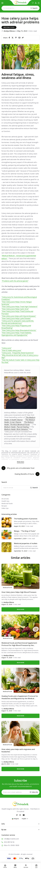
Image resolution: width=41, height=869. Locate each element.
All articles (5, 499)
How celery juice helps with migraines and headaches (18, 750)
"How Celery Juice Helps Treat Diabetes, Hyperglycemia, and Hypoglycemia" (16, 334)
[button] (2, 3)
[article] (6, 522)
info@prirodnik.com (11, 839)
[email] (20, 37)
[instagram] (20, 815)
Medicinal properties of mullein (25, 543)
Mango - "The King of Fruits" (25, 531)
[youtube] (24, 815)
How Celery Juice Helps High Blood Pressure (18, 592)
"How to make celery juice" (11, 350)
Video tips (5, 508)
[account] (36, 3)
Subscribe (35, 792)
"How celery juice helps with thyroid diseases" (18, 316)
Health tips (5, 501)
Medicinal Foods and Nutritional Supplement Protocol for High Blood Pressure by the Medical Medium (19, 644)
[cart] (39, 3)
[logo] (20, 2)
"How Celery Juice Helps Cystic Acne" (15, 309)
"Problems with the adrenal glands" (14, 281)
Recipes (4, 506)
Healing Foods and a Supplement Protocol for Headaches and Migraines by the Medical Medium (19, 697)
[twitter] (13, 37)
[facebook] (10, 37)
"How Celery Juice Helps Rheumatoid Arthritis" (18, 330)
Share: (5, 38)
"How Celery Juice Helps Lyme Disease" (16, 318)
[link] (23, 37)
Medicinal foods (8, 27)
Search (35, 8)
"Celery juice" (6, 348)
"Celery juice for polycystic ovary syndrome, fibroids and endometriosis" (17, 322)
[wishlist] (33, 3)
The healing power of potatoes (25, 519)
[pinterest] (16, 37)
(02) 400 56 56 (9, 842)
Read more (20, 609)
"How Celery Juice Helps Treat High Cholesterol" (19, 306)
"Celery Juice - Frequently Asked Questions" (17, 353)
